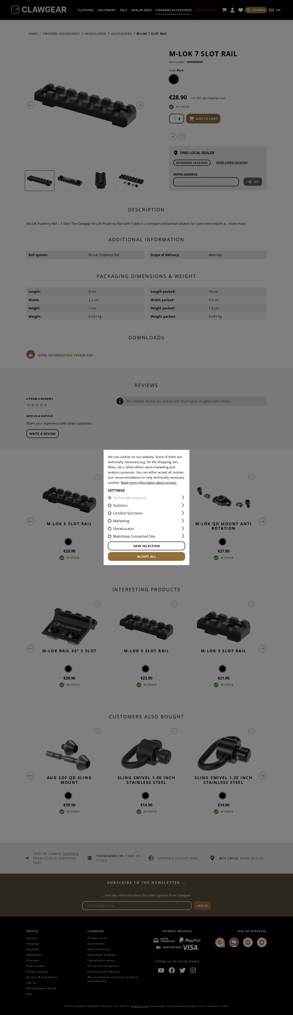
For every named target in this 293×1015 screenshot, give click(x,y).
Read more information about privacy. (149, 482)
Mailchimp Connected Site (134, 536)
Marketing (121, 521)
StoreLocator (123, 528)
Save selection (146, 546)
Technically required (129, 497)
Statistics (120, 505)
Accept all (146, 556)
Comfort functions (128, 513)
